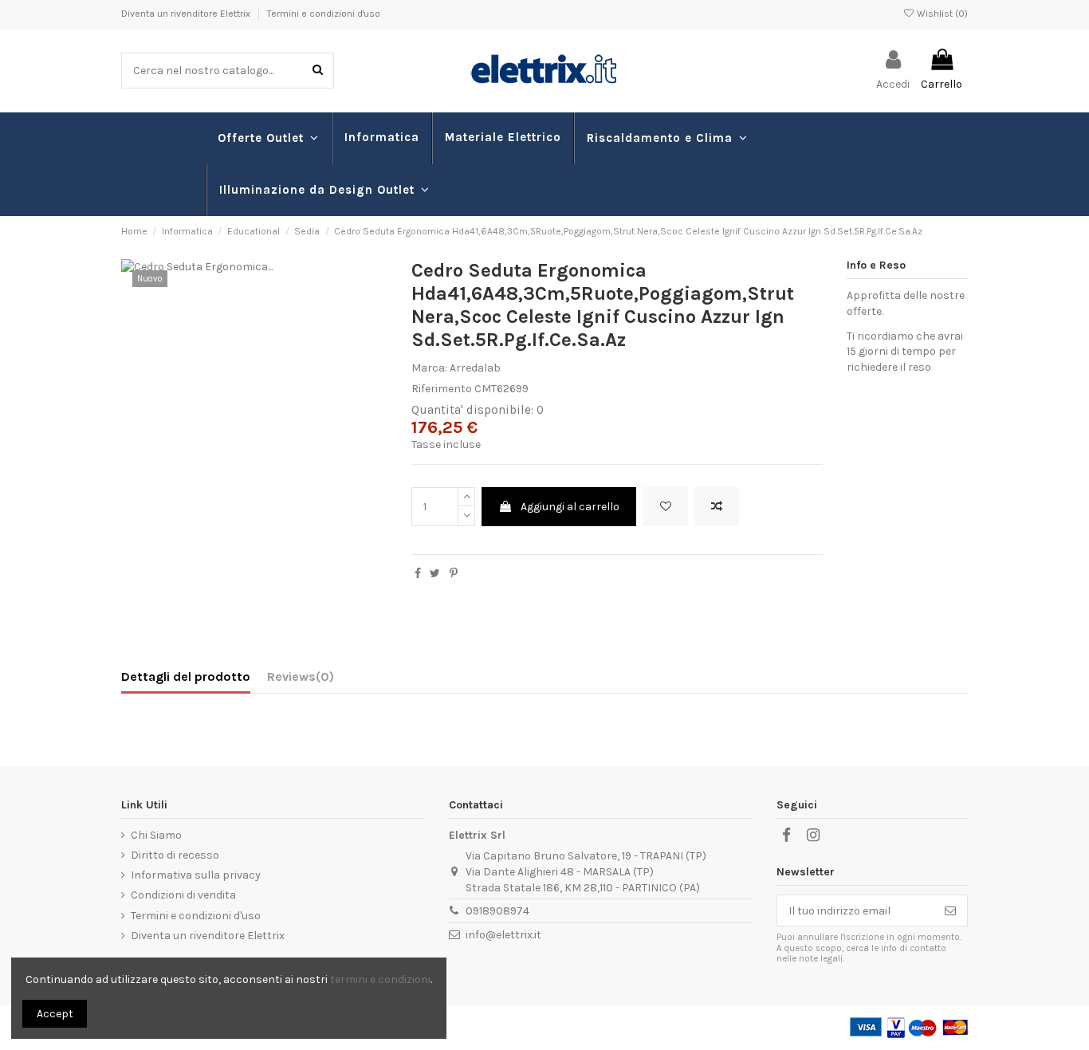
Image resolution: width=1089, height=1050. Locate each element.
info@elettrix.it (503, 935)
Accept (55, 1014)
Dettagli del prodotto (185, 676)
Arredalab (475, 368)
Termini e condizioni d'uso (323, 13)
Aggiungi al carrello (570, 506)
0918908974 (497, 911)
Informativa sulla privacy (196, 875)
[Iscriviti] (950, 910)
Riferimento (441, 388)
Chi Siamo (156, 835)
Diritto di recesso (175, 855)
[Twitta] (435, 573)
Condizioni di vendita (183, 895)
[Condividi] (418, 573)
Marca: (429, 368)
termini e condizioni (380, 979)
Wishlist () (941, 13)
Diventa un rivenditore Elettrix (187, 13)
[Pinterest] (454, 573)
